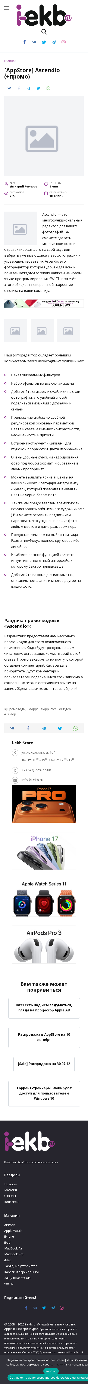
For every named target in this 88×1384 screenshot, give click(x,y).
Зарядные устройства (20, 1266)
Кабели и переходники (21, 1272)
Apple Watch (13, 1231)
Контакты (11, 1202)
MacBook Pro (13, 1254)
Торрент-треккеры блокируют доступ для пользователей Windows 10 (44, 1093)
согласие (56, 1364)
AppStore (49, 709)
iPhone (9, 1236)
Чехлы (8, 1284)
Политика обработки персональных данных (31, 1162)
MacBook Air (13, 1248)
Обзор (11, 714)
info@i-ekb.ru (32, 779)
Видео (66, 709)
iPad (7, 1242)
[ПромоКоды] (16, 709)
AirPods (9, 1225)
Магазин (10, 1190)
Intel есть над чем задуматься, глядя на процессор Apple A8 (44, 1007)
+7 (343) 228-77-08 (36, 770)
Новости (10, 1184)
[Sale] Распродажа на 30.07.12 (44, 1063)
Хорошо (51, 1371)
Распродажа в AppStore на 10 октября (44, 1037)
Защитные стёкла (17, 1278)
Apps (34, 709)
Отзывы (10, 1196)
